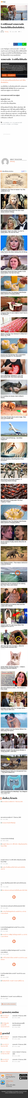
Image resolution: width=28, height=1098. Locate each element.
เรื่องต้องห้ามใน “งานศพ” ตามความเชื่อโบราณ (11, 996)
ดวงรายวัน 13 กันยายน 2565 (19, 1044)
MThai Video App (9, 1082)
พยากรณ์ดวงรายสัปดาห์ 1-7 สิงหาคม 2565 (11, 817)
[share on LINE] (24, 44)
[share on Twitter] (20, 44)
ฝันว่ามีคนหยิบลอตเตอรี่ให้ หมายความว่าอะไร (18, 1024)
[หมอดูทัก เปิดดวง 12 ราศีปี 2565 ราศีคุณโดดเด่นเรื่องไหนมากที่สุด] (14, 851)
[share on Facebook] (15, 44)
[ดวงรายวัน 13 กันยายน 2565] (6, 1047)
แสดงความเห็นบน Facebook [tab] (9, 1004)
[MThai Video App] (3, 1082)
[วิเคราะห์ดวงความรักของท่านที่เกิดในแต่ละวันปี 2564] (14, 897)
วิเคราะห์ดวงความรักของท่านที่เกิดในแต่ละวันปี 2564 (13, 906)
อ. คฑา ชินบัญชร (14, 124)
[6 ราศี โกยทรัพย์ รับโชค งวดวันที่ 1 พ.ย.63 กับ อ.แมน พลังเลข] (14, 964)
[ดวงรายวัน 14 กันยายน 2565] (6, 1018)
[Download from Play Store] (23, 1075)
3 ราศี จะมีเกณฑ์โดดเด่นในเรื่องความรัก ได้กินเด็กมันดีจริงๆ (13, 81)
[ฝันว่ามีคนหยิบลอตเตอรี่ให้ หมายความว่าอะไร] (6, 1025)
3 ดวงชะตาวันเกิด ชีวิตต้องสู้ (7, 839)
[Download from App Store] (23, 1078)
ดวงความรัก (3, 124)
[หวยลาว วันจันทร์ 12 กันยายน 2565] (6, 1055)
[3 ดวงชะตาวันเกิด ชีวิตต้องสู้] (14, 831)
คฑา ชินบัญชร (6, 122)
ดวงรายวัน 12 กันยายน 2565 (19, 1059)
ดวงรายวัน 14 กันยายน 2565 (19, 1016)
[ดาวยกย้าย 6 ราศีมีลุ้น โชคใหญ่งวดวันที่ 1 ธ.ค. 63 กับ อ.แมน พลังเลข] (14, 941)
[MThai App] (3, 1076)
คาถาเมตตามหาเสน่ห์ (17, 122)
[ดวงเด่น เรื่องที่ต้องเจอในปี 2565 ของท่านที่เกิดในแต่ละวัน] (14, 874)
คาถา (11, 122)
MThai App (9, 1075)
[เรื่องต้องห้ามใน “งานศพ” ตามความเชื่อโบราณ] (14, 987)
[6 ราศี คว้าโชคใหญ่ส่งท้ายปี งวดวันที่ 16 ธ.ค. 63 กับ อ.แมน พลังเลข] (14, 918)
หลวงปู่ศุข (8, 124)
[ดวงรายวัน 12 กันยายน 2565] (6, 1062)
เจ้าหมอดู (6, 32)
